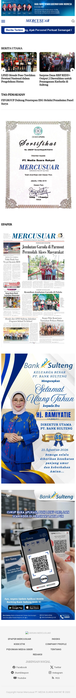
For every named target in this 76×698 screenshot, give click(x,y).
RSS (57, 678)
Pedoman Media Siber (19, 649)
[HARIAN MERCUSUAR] (38, 20)
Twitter (57, 667)
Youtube (21, 678)
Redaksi (37, 654)
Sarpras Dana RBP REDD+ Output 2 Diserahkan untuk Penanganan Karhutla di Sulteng (55, 80)
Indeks (56, 639)
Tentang (56, 649)
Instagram (57, 672)
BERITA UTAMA (11, 48)
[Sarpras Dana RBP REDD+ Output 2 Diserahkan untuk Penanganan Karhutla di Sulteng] (57, 62)
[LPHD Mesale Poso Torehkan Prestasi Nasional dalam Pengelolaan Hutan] (19, 62)
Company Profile (55, 644)
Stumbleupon (22, 672)
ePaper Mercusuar (19, 639)
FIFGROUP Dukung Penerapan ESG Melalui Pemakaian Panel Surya (37, 101)
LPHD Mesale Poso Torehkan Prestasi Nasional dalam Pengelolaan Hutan (18, 78)
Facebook (21, 667)
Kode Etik (19, 644)
